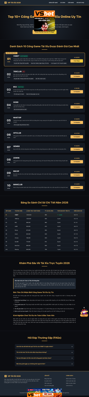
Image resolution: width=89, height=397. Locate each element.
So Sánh (62, 2)
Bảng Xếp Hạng (53, 2)
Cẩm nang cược (48, 383)
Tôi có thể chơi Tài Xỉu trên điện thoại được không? (31, 352)
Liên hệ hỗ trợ (69, 385)
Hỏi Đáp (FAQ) (80, 2)
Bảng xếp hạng (48, 378)
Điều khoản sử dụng (70, 378)
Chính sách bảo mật (71, 381)
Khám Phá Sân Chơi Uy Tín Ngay (44, 32)
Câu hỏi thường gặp (49, 385)
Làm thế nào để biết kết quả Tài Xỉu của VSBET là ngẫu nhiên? (34, 346)
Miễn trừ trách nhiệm (71, 383)
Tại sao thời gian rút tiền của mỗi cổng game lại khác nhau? (33, 358)
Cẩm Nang (71, 2)
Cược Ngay (77, 61)
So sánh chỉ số (47, 381)
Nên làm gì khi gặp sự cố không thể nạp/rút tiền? (30, 364)
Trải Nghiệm (76, 76)
